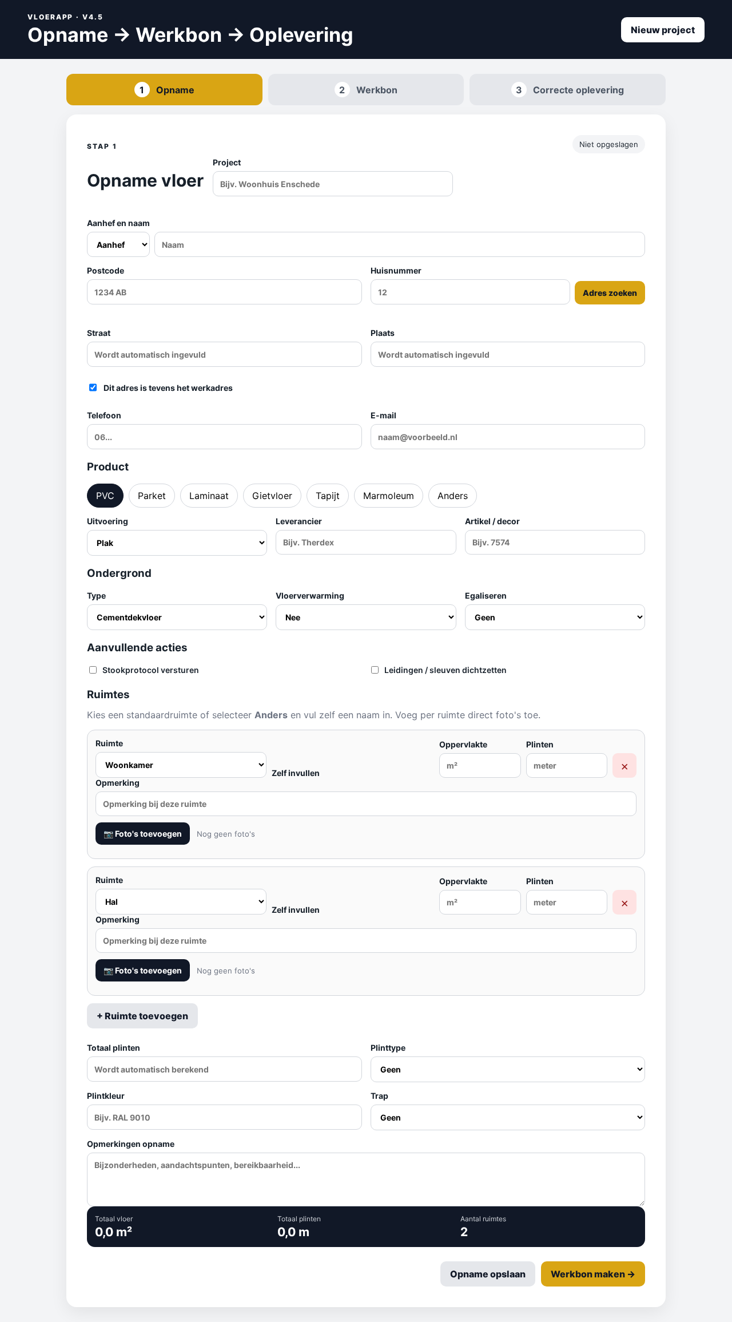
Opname (167, 90)
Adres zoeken (610, 293)
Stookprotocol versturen (150, 670)
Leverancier (299, 521)
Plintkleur (106, 1096)
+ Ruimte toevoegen (142, 1016)
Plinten (540, 744)
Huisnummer (504, 282)
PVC (105, 495)
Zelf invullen (296, 773)
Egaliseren (486, 595)
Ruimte (109, 743)
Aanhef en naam (118, 223)
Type (96, 595)
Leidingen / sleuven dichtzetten (445, 670)
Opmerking (118, 782)
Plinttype (388, 1047)
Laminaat (209, 495)
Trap (379, 1096)
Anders (452, 495)
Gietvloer (272, 495)
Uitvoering (107, 521)
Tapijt (328, 495)
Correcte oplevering (570, 90)
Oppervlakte (463, 744)
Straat (98, 333)
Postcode (105, 270)
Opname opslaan (488, 1274)
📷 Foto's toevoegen (143, 833)
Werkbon (368, 90)
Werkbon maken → (593, 1274)
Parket (152, 495)
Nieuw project (663, 29)
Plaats (383, 333)
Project (227, 162)
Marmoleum (388, 495)
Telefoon (104, 415)
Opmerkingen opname (130, 1144)
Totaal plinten (113, 1047)
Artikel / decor (492, 521)
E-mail (383, 415)
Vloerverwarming (310, 595)
